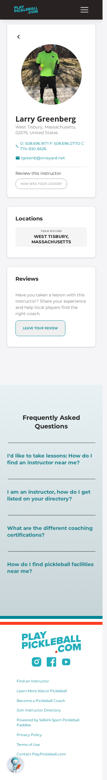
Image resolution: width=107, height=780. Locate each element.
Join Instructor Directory (39, 710)
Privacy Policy (29, 735)
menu (84, 10)
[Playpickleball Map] (19, 37)
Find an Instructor (33, 681)
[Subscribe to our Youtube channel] (66, 662)
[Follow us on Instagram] (36, 662)
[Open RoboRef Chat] (15, 764)
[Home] (26, 10)
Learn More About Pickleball (42, 691)
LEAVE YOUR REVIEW (40, 328)
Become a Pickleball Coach (41, 700)
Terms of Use (28, 744)
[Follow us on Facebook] (51, 662)
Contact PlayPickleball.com (41, 754)
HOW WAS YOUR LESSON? (41, 184)
